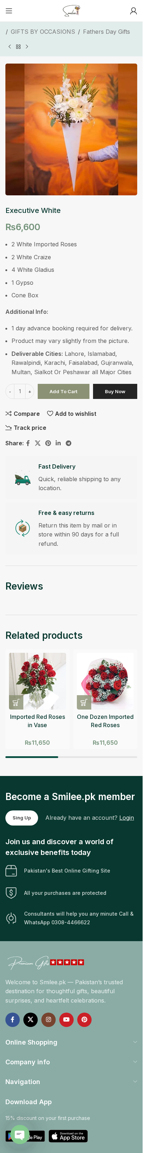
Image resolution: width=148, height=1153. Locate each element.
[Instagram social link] (48, 1020)
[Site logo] (71, 10)
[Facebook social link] (28, 443)
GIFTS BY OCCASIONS (43, 31)
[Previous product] (9, 46)
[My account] (133, 11)
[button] (16, 702)
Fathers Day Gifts (106, 31)
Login (126, 817)
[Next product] (27, 46)
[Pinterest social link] (48, 443)
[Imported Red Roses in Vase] (37, 681)
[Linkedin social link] (58, 443)
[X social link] (37, 443)
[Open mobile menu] (9, 11)
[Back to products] (18, 46)
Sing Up (22, 817)
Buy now (115, 391)
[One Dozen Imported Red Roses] (105, 681)
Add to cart (63, 391)
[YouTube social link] (66, 1020)
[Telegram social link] (68, 443)
